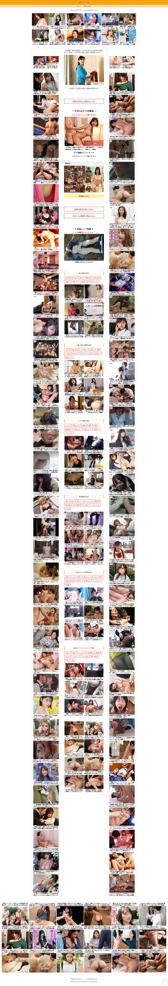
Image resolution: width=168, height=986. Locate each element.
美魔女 (92, 350)
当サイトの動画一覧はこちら (84, 216)
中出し (67, 652)
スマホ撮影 (81, 281)
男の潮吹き (68, 505)
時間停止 (87, 581)
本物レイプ (76, 425)
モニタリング (97, 581)
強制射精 (97, 501)
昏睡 (89, 425)
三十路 (67, 353)
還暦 (98, 350)
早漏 (72, 660)
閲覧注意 (88, 278)
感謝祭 (67, 584)
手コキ (67, 656)
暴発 (66, 660)
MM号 (67, 577)
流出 (81, 278)
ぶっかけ (81, 652)
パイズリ (75, 656)
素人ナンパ (87, 577)
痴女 (66, 501)
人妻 (66, 350)
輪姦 (84, 425)
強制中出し (77, 429)
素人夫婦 (97, 278)
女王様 (67, 509)
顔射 (74, 652)
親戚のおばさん (76, 350)
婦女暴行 (68, 429)
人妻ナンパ (97, 353)
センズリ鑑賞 (98, 577)
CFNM (86, 505)
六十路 (89, 353)
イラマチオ (68, 433)
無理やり (97, 429)
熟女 (85, 350)
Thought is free (93, 981)
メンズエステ (95, 505)
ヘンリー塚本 (76, 577)
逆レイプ (79, 501)
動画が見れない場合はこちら (84, 101)
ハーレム (88, 501)
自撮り (67, 281)
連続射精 (98, 652)
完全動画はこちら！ (84, 196)
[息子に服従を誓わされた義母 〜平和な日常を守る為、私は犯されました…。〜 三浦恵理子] (84, 179)
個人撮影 (68, 278)
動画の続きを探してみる (84, 209)
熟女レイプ (87, 429)
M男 (72, 501)
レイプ (67, 425)
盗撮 (74, 281)
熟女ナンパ (68, 357)
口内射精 (90, 652)
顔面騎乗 (78, 505)
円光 (75, 278)
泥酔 (95, 425)
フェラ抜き (84, 656)
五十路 (82, 353)
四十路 (75, 353)
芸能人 (79, 581)
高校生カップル (93, 281)
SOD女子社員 (69, 581)
